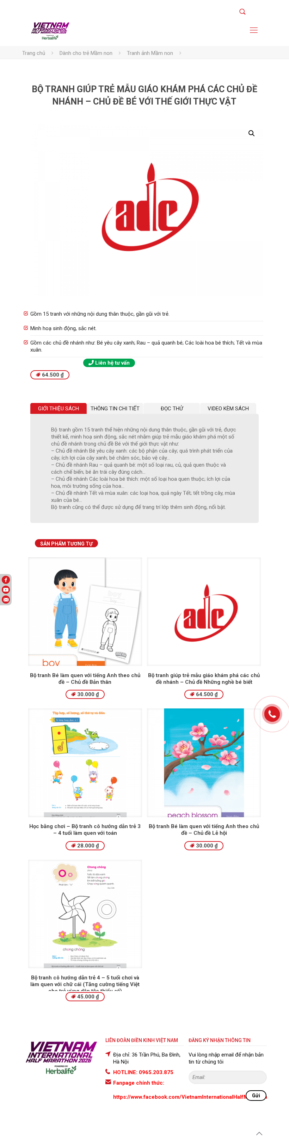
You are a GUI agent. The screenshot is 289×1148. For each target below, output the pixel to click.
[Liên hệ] (272, 718)
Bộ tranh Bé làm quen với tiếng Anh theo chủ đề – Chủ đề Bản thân (85, 678)
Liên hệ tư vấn (112, 363)
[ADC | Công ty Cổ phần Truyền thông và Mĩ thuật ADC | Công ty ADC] (50, 30)
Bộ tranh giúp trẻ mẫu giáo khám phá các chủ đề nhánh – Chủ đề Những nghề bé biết (204, 678)
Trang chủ (33, 53)
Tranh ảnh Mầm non (150, 53)
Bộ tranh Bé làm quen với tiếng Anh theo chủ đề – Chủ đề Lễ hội (204, 829)
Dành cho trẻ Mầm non (86, 53)
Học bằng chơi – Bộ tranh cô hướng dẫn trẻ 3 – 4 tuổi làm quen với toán (85, 829)
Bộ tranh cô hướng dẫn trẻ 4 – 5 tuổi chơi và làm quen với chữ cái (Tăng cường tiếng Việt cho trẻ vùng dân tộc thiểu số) (85, 984)
